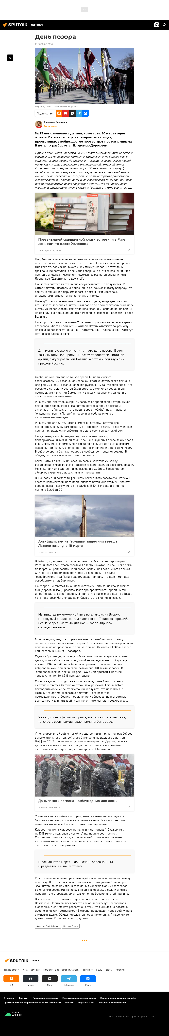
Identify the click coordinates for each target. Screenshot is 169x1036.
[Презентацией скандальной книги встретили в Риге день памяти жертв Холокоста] (84, 214)
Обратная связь (86, 1002)
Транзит (88, 969)
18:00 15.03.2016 (44, 44)
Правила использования (45, 998)
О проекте (9, 998)
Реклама (69, 1002)
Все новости (11, 969)
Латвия (35, 969)
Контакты (23, 998)
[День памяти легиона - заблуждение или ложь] (84, 775)
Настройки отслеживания (112, 1002)
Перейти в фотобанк (70, 106)
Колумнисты (104, 969)
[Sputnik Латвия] (16, 27)
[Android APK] (13, 1014)
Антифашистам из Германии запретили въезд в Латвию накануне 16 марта (77, 543)
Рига (25, 969)
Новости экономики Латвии (61, 969)
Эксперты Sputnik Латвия (47, 926)
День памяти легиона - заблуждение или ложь (77, 801)
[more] (129, 250)
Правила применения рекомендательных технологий (32, 1002)
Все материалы (50, 126)
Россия (120, 969)
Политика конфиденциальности (79, 998)
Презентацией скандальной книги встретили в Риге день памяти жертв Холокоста (81, 241)
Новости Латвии (70, 926)
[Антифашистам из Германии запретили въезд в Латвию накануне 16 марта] (84, 516)
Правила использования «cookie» (118, 998)
